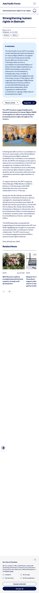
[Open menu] (34, 4)
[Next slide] (9, 291)
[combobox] (12, 102)
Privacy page (9, 571)
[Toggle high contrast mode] (3, 448)
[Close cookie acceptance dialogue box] (35, 559)
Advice (15, 35)
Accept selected (19, 584)
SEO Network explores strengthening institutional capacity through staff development (13, 280)
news (4, 273)
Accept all (19, 589)
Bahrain (6, 35)
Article (9, 30)
